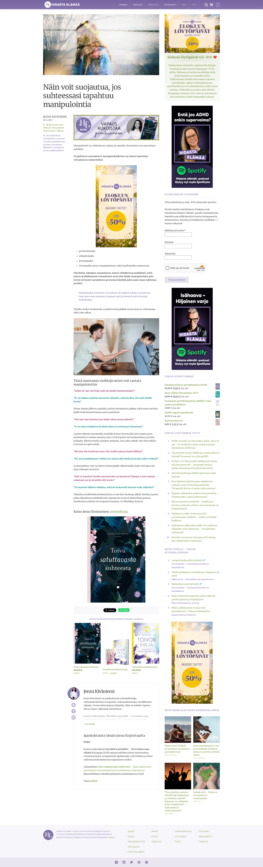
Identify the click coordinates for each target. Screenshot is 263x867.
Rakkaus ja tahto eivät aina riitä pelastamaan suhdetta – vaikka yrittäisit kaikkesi (193, 517)
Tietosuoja (133, 846)
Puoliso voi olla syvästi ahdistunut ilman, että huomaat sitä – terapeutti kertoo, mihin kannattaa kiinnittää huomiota (194, 464)
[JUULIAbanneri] (192, 146)
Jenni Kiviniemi (55, 116)
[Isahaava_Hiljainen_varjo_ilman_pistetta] (192, 328)
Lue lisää (89, 724)
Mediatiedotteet (136, 841)
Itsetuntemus (49, 131)
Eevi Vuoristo (199, 758)
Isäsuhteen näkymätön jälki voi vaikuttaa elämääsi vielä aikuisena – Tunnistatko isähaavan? (194, 529)
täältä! (93, 781)
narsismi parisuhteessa (54, 141)
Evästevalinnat (136, 851)
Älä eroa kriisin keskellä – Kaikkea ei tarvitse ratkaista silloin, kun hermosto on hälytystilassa (195, 505)
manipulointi (49, 138)
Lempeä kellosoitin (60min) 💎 (188, 560)
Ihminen (123, 4)
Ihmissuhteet (58, 128)
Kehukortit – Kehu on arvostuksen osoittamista (205, 795)
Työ (194, 4)
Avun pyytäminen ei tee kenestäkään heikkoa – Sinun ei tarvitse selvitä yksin (206, 750)
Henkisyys (153, 4)
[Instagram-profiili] (73, 717)
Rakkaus (137, 4)
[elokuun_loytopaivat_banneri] (116, 206)
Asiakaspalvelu (183, 831)
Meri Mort (169, 814)
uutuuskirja (118, 512)
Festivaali (204, 831)
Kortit (154, 836)
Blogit (49, 125)
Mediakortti (205, 836)
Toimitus (197, 801)
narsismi (60, 138)
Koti (184, 4)
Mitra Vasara (170, 755)
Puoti (178, 841)
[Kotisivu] (73, 705)
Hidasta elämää (78, 4)
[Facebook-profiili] (73, 711)
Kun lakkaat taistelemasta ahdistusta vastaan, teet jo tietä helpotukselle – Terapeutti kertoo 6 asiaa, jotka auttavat (193, 485)
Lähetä (125, 610)
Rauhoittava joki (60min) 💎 (186, 584)
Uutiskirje (180, 836)
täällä (111, 837)
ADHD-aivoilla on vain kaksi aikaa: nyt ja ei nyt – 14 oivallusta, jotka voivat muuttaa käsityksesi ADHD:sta (195, 444)
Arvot (154, 831)
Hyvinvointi (170, 4)
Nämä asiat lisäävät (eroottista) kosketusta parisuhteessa (177, 748)
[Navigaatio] (218, 4)
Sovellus (156, 841)
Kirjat (131, 836)
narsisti (46, 144)
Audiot (131, 831)
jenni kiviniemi (53, 135)
